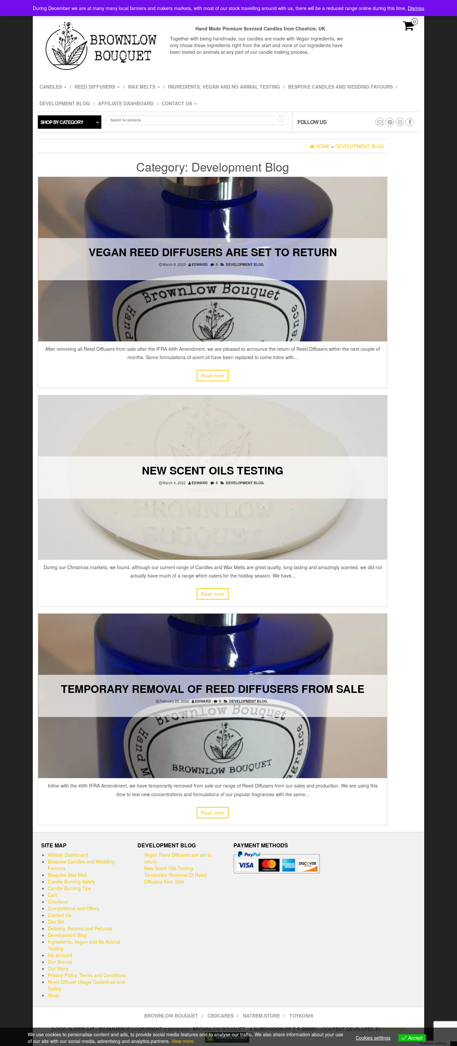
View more (182, 1041)
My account (60, 955)
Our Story (58, 968)
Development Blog (64, 103)
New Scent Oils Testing (212, 470)
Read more (212, 375)
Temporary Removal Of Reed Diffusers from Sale (212, 688)
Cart (52, 895)
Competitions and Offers (73, 908)
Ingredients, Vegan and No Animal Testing (224, 86)
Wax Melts (142, 86)
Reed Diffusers (95, 86)
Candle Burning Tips (69, 888)
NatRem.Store (261, 1015)
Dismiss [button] (416, 8)
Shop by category (61, 122)
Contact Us (177, 103)
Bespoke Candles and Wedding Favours (340, 86)
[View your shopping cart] (408, 27)
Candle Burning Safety (71, 881)
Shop (53, 995)
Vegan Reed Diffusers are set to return (213, 251)
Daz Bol (56, 921)
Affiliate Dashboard (126, 103)
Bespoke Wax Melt (67, 874)
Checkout (58, 901)
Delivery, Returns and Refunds (80, 928)
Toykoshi (301, 1015)
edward (200, 264)
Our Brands (60, 961)
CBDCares (220, 1015)
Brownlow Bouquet (171, 1015)
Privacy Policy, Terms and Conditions (87, 975)
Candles (51, 86)
